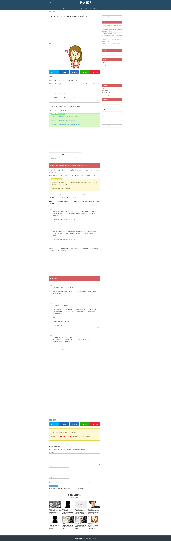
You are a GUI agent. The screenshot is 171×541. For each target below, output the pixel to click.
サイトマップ (107, 8)
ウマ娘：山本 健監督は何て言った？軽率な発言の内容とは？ (65, 157)
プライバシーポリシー (72, 8)
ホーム (62, 8)
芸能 (55, 420)
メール (51, 472)
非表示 (66, 154)
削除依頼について (97, 8)
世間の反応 (52, 158)
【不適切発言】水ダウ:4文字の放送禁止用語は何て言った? (65, 124)
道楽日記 (85, 2)
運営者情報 (88, 8)
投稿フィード (105, 90)
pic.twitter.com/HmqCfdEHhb (60, 94)
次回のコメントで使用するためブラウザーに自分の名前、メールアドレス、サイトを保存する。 (72, 483)
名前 (50, 466)
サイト (50, 477)
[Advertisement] (74, 29)
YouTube (104, 62)
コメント (51, 452)
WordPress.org (105, 95)
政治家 (103, 69)
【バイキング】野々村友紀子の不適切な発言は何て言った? (65, 116)
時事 (51, 420)
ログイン (104, 88)
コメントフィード (106, 92)
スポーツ (104, 65)
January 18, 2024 (71, 97)
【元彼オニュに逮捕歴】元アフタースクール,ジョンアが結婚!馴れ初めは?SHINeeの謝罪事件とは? (112, 35)
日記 (103, 72)
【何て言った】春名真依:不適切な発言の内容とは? (63, 120)
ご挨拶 (81, 8)
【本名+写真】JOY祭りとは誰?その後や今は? (112, 43)
